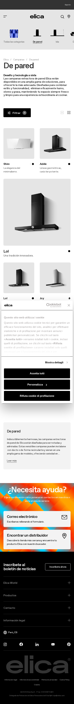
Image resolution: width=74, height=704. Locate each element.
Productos (9, 595)
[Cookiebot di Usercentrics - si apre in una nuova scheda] (46, 305)
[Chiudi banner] (69, 305)
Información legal (14, 620)
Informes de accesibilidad (29, 680)
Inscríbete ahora (57, 566)
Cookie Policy (65, 680)
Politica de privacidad (49, 680)
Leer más (12, 460)
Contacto (9, 608)
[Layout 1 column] (62, 113)
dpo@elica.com (59, 695)
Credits (37, 685)
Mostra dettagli (54, 362)
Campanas (18, 59)
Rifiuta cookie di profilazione (37, 395)
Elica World (10, 583)
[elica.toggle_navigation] (5, 16)
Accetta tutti (37, 373)
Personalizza (35, 384)
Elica (6, 59)
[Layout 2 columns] (69, 113)
